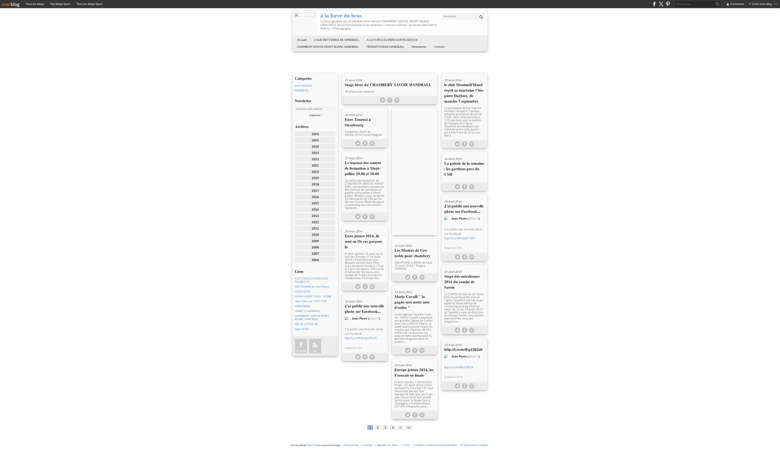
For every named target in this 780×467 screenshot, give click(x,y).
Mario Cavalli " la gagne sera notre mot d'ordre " (411, 302)
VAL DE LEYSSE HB (306, 324)
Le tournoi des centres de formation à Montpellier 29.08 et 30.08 (363, 168)
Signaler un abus (388, 445)
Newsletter (419, 46)
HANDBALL (302, 90)
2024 (315, 146)
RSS (315, 351)
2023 (315, 153)
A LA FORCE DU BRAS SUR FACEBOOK (392, 39)
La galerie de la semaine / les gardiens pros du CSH (464, 168)
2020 (315, 171)
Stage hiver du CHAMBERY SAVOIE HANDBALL (388, 84)
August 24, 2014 (354, 347)
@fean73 (474, 218)
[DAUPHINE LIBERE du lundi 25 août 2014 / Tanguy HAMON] (415, 240)
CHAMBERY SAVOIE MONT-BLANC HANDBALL (328, 46)
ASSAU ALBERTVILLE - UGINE (313, 296)
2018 (315, 184)
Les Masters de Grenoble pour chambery (412, 252)
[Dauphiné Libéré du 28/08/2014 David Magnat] (365, 109)
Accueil (301, 39)
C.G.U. (406, 445)
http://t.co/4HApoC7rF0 (459, 238)
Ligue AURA (302, 328)
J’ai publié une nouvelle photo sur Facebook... (464, 208)
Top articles (351, 445)
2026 (315, 134)
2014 (315, 209)
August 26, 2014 (453, 247)
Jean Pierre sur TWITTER (310, 301)
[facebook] (654, 4)
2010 (315, 234)
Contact (439, 46)
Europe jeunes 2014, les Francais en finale (413, 372)
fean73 (311, 445)
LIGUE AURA (302, 291)
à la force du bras (341, 15)
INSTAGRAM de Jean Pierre (312, 286)
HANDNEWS (303, 306)
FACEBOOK (301, 351)
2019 (315, 178)
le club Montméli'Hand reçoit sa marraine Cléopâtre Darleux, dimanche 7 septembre (464, 93)
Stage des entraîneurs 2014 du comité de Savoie (462, 281)
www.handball (303, 85)
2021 (315, 165)
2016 (315, 197)
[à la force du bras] (305, 22)
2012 (315, 222)
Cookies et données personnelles (435, 445)
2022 (315, 159)
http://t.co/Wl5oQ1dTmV (361, 338)
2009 (315, 241)
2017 (315, 190)
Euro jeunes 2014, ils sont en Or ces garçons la (363, 241)
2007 (315, 253)
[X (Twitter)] (661, 4)
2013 (315, 216)
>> (409, 427)
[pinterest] (667, 4)
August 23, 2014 (453, 376)
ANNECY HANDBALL (308, 311)
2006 (315, 260)
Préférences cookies (474, 445)
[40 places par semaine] (389, 74)
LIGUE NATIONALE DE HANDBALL (336, 39)
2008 (315, 247)
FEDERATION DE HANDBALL (385, 46)
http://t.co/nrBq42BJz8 (463, 349)
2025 (315, 140)
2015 (315, 203)
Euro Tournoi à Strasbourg (358, 122)
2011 (315, 228)
